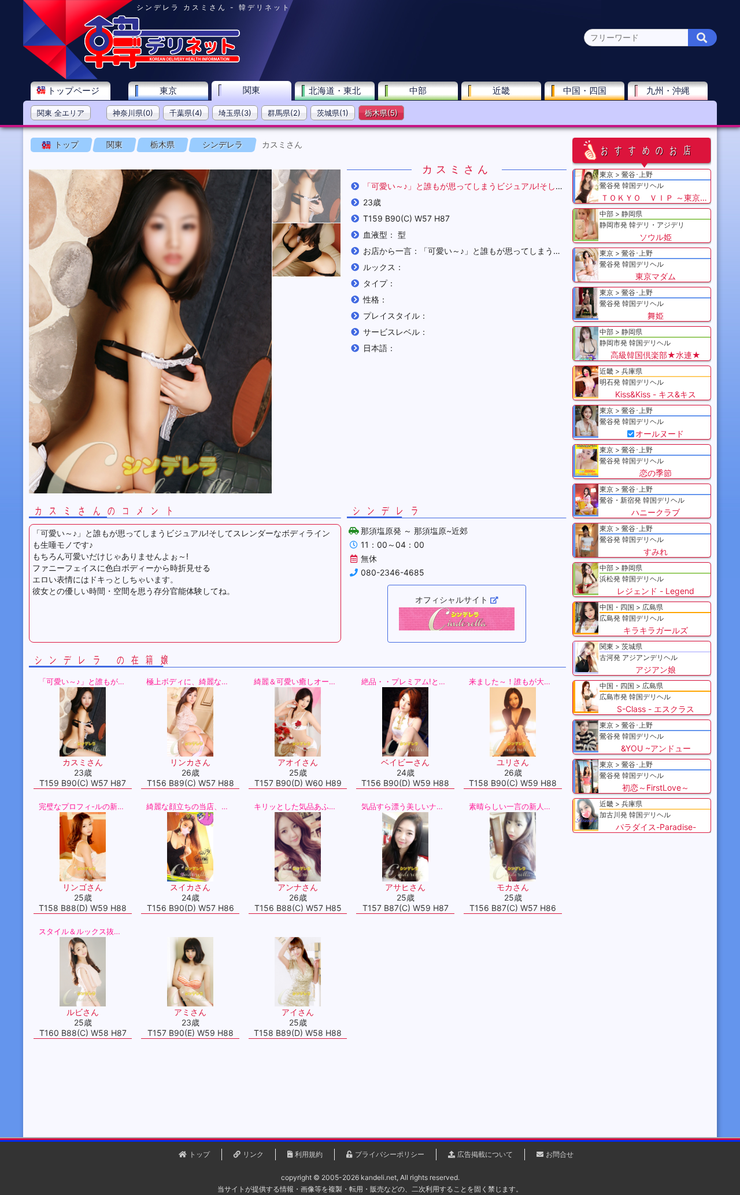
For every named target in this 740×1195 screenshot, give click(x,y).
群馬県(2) (284, 112)
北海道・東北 (335, 90)
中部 (418, 90)
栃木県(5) (381, 112)
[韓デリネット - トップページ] (162, 66)
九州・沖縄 (668, 90)
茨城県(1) (333, 112)
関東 (251, 89)
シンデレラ (222, 144)
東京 (168, 90)
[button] (306, 196)
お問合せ (560, 1154)
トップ (66, 144)
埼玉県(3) (235, 112)
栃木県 (162, 144)
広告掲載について (485, 1154)
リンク (253, 1154)
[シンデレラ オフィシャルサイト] (457, 618)
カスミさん (282, 144)
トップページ (73, 90)
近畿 (501, 90)
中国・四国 (584, 90)
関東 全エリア (60, 112)
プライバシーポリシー (389, 1154)
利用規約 (309, 1154)
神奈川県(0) (133, 112)
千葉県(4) (185, 112)
